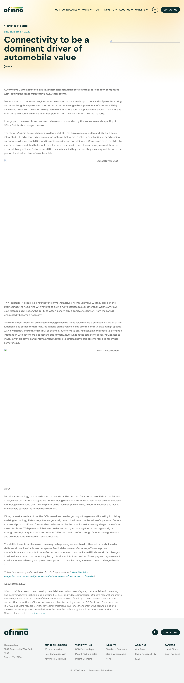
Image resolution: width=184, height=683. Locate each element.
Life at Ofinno (171, 649)
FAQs (137, 658)
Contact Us (170, 9)
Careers (140, 9)
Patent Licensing (83, 658)
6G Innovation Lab (54, 649)
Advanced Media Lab (55, 658)
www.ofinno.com (35, 613)
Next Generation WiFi (55, 654)
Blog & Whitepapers (116, 654)
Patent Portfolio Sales (86, 654)
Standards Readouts (116, 649)
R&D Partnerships (84, 649)
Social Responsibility (145, 654)
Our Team (140, 649)
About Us (124, 9)
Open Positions (172, 654)
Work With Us (90, 9)
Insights (109, 9)
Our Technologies (66, 9)
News (108, 658)
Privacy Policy (107, 670)
